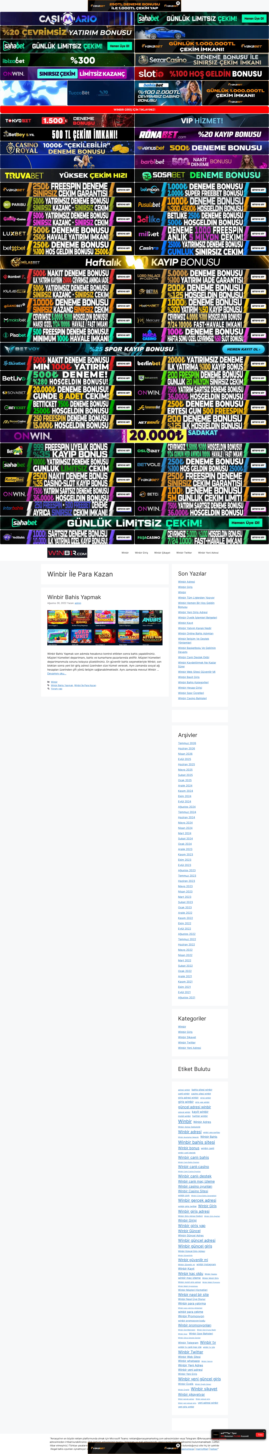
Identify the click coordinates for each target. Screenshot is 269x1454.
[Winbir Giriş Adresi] (67, 552)
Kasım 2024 (185, 790)
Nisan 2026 (185, 753)
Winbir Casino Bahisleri (192, 698)
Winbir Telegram (188, 1342)
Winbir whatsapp (189, 1361)
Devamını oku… (56, 673)
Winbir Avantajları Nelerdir (188, 1137)
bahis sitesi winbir (202, 1089)
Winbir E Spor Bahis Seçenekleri (203, 1196)
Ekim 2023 (184, 859)
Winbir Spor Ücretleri (191, 693)
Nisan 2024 (185, 828)
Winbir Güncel (189, 1231)
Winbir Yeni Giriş (187, 1373)
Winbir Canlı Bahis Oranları (188, 1162)
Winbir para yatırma (192, 1303)
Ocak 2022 (185, 971)
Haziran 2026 (186, 748)
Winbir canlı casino (193, 1166)
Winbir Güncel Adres (191, 1235)
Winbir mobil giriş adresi (189, 1282)
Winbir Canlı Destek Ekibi (193, 657)
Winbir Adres (202, 1122)
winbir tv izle (209, 1347)
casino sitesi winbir (201, 1093)
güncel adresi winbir (194, 1107)
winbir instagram (206, 1264)
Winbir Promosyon (191, 1316)
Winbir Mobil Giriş (210, 1278)
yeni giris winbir (186, 1406)
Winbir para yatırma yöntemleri (190, 1308)
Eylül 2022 (184, 928)
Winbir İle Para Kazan (85, 685)
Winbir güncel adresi (196, 1240)
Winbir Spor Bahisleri (201, 1333)
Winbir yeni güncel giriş (199, 1379)
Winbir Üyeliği (183, 1390)
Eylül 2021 (184, 992)
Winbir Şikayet (162, 552)
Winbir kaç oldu (190, 1273)
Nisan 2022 (185, 955)
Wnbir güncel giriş (203, 1399)
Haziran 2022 (186, 944)
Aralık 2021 (185, 976)
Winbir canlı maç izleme (196, 1181)
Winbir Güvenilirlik (185, 1256)
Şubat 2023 (185, 902)
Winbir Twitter (184, 552)
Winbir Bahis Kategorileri (193, 682)
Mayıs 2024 (185, 822)
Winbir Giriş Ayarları (212, 1216)
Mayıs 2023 (185, 886)
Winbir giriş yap (191, 1225)
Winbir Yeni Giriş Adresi (193, 612)
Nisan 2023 (185, 891)
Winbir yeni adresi (190, 1370)
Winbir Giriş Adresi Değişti (190, 1216)
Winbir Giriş (141, 552)
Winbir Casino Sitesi (193, 1191)
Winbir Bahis (208, 1137)
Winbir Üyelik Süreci (203, 1384)
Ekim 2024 (184, 796)
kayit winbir (200, 1112)
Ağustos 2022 (187, 934)
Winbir (125, 552)
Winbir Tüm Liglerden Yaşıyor (196, 597)
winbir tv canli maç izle (189, 1347)
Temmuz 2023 (187, 875)
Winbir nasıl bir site (193, 1294)
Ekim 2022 (184, 923)
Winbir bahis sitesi (196, 1142)
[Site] (67, 189)
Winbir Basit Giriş (189, 677)
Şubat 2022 (185, 965)
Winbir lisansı (211, 1274)
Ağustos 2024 (187, 806)
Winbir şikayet (204, 1388)
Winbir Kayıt (185, 622)
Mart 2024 (184, 833)
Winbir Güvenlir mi (186, 1264)
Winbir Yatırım (206, 1361)
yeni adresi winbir (208, 1402)
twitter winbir (200, 1116)
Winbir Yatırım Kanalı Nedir (194, 628)
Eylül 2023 (184, 865)
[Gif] (134, 262)
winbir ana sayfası (211, 1132)
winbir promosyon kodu (191, 1320)
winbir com (184, 1195)
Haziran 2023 (186, 881)
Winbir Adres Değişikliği (189, 1127)
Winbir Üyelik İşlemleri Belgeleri (197, 617)
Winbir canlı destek (195, 1176)
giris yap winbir (202, 1102)
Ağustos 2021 (186, 997)
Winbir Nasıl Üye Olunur (191, 1299)
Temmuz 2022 (187, 939)
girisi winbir (205, 1098)
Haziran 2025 (186, 764)
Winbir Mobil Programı (211, 1282)
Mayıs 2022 (185, 949)
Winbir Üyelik (185, 1383)
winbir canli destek (187, 1153)
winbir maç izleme (189, 1277)
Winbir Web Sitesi (189, 1356)
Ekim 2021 (184, 987)
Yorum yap (56, 688)
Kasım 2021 (185, 981)
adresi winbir (184, 1090)
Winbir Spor (182, 1334)
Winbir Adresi (186, 581)
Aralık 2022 (185, 912)
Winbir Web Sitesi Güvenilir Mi (196, 671)
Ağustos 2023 (187, 870)
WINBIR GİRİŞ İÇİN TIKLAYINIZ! (134, 109)
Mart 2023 (184, 896)
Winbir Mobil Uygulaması (188, 1286)
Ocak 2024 (185, 843)
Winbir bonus (188, 1148)
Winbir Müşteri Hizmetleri (193, 1289)
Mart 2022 (184, 960)
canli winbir (184, 1093)
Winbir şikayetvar (191, 1394)
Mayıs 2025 (185, 769)
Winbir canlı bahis (193, 1157)
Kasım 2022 (185, 918)
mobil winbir (184, 1116)
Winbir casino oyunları (195, 1186)
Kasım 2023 (185, 854)
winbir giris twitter (187, 1206)
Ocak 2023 (185, 907)
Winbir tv (208, 1342)
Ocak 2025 (185, 780)
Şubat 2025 (185, 775)
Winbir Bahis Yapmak (74, 597)
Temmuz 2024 (187, 812)
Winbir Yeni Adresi (208, 552)
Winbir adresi (190, 1131)
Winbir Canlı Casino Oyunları (189, 1172)
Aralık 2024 (185, 785)
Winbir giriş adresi (194, 1211)
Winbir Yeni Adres (190, 1365)
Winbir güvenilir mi (193, 1260)
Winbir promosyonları (194, 1325)
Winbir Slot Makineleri (186, 1330)
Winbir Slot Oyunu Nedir (206, 1330)
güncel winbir (184, 1112)
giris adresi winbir (188, 1097)
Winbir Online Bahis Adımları (195, 633)
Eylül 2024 (184, 801)
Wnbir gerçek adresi (186, 1399)
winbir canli (207, 1148)
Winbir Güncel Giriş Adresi (191, 1251)
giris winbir (186, 1102)
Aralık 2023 (185, 849)
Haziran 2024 (186, 817)
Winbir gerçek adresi (197, 1200)
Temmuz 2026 (187, 743)
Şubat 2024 (185, 838)
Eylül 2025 (184, 759)
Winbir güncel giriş (195, 1246)
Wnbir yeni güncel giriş (187, 1403)
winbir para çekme (190, 1312)
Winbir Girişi (187, 1220)
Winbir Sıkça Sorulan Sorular (189, 1338)
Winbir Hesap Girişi (190, 687)
